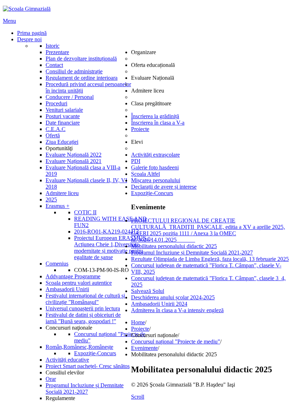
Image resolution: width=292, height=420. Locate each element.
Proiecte (140, 329)
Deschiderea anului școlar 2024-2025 (173, 297)
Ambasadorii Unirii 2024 (159, 304)
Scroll (137, 397)
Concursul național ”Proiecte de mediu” (175, 341)
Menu (9, 21)
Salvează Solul (147, 291)
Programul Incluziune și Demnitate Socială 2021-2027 (192, 253)
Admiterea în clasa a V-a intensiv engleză (177, 310)
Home (138, 322)
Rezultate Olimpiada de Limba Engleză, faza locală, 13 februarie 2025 (210, 259)
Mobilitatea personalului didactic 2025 (174, 246)
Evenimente (144, 348)
